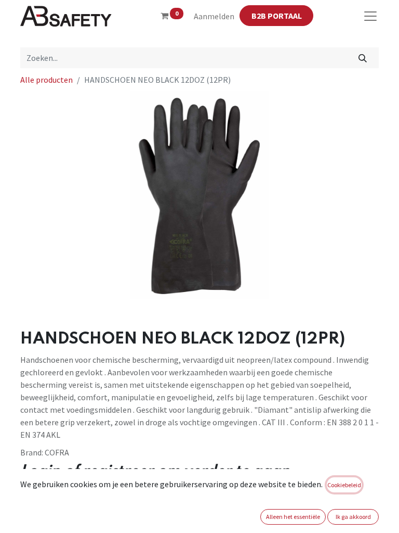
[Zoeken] (363, 57)
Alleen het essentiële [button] (293, 517)
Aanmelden (214, 16)
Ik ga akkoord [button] (353, 517)
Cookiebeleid (344, 485)
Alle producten (46, 79)
